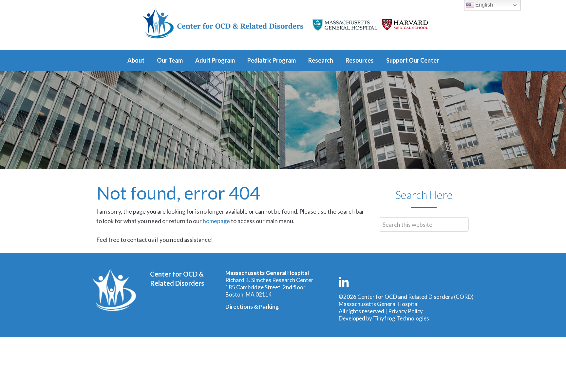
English (483, 5)
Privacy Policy (405, 311)
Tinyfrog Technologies (401, 318)
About (135, 60)
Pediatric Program (271, 60)
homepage (216, 220)
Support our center (412, 60)
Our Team (170, 60)
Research (320, 60)
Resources (360, 60)
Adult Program (215, 60)
